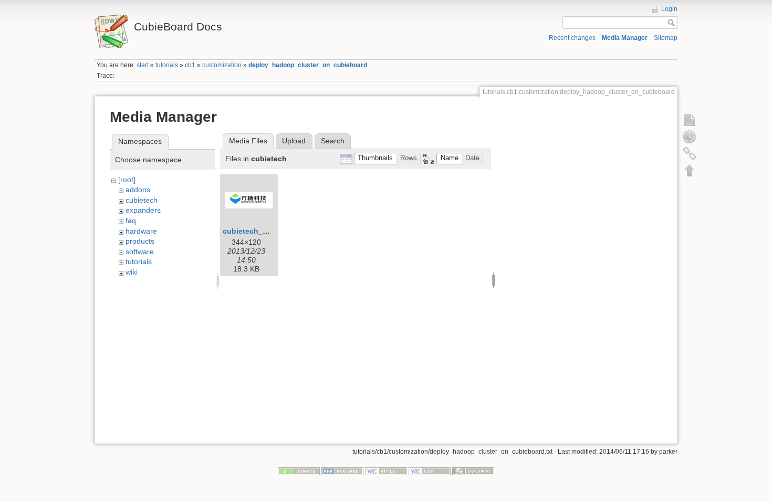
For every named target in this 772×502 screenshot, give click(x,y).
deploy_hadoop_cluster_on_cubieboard (307, 65)
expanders (143, 210)
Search (333, 141)
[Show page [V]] (689, 119)
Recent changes (572, 37)
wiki (132, 272)
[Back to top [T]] (689, 170)
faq (131, 220)
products (140, 241)
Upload (294, 141)
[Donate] (299, 470)
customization (222, 65)
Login (669, 9)
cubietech (142, 200)
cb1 (190, 65)
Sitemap (665, 37)
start (143, 65)
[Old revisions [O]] (689, 136)
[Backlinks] (689, 153)
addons (138, 189)
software (140, 251)
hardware (141, 231)
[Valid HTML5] (386, 470)
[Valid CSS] (430, 470)
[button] (375, 159)
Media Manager (625, 37)
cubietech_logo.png (259, 231)
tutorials (166, 65)
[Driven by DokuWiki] (473, 470)
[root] (126, 179)
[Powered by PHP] (342, 470)
